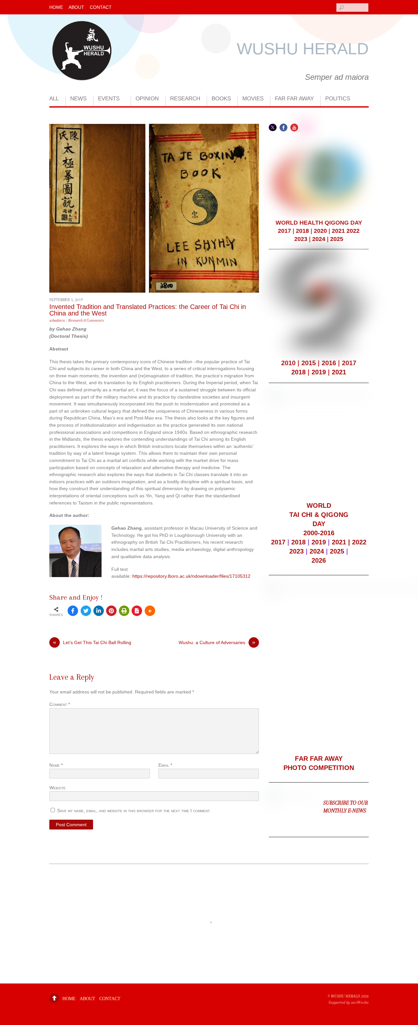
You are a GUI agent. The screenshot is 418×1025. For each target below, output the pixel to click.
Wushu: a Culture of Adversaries (217, 642)
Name (56, 765)
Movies (253, 98)
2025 (336, 239)
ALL (54, 98)
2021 (338, 231)
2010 (288, 363)
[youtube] (294, 127)
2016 (329, 363)
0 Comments (94, 320)
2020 (320, 231)
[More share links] (150, 611)
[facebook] (283, 127)
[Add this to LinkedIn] (98, 611)
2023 (300, 239)
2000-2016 (318, 533)
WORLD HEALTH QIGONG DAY (319, 222)
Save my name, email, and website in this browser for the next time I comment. (134, 810)
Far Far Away (294, 98)
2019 (319, 372)
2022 (353, 231)
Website (57, 787)
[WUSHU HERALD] (82, 73)
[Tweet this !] (86, 611)
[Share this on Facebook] (73, 611)
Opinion (147, 98)
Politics (337, 98)
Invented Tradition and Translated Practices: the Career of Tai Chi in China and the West (147, 310)
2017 (284, 231)
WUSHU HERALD (345, 996)
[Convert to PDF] (137, 611)
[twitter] (273, 127)
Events (109, 98)
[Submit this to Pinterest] (111, 611)
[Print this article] (124, 611)
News (78, 98)
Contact (101, 7)
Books (221, 98)
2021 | (342, 542)
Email (165, 765)
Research (185, 98)
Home (56, 7)
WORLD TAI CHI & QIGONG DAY (318, 514)
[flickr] (305, 127)
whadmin (57, 320)
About (76, 7)
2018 (302, 231)
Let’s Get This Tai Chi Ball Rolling (92, 642)
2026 (319, 560)
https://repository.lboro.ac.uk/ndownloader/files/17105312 (191, 576)
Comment (59, 704)
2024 (318, 239)
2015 (308, 363)
